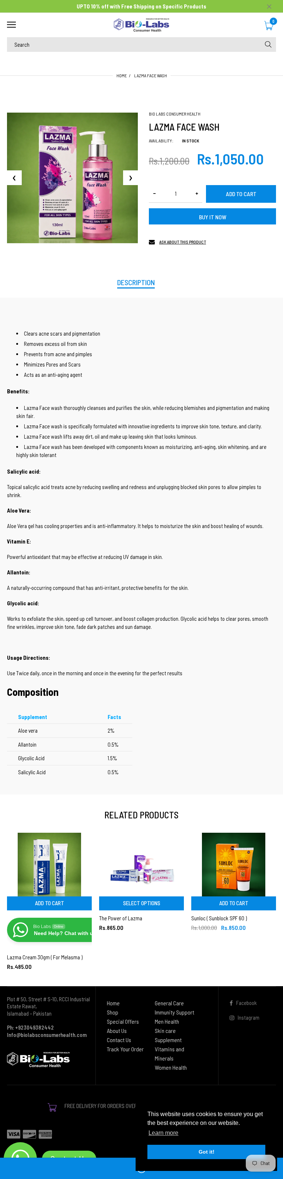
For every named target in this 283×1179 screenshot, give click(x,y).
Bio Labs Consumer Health (174, 113)
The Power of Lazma (120, 918)
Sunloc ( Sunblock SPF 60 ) (219, 918)
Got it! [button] (206, 1152)
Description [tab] (136, 282)
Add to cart (241, 193)
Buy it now (212, 216)
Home (121, 75)
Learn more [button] (163, 1133)
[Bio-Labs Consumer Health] (141, 25)
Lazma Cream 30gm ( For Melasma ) (45, 957)
